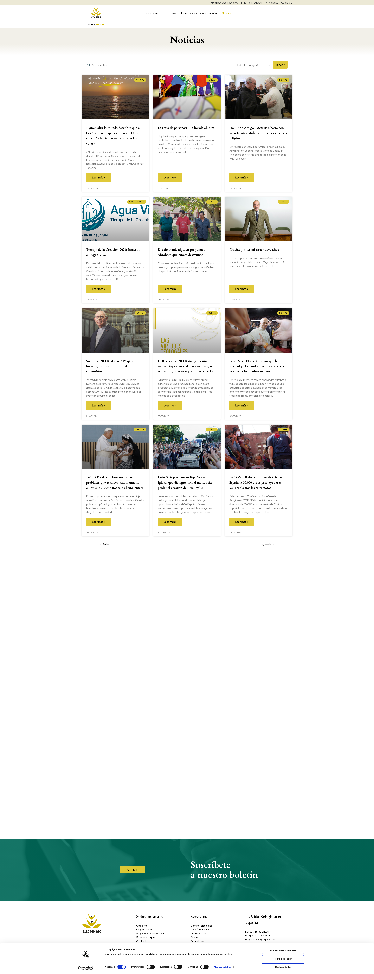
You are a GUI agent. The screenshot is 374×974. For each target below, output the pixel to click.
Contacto (141, 941)
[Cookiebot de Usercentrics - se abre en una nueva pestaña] (85, 968)
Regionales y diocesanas (150, 933)
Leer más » (98, 177)
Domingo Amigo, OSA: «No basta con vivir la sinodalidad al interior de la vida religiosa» (258, 133)
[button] (132, 869)
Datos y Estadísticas (257, 931)
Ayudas (195, 937)
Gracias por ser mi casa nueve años (254, 250)
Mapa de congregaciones (260, 939)
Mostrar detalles (222, 967)
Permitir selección (283, 958)
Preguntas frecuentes (257, 935)
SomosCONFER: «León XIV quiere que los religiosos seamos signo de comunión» (114, 366)
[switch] (151, 967)
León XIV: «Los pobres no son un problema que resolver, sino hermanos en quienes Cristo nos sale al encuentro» (114, 482)
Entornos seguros (146, 937)
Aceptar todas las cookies (283, 950)
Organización (144, 929)
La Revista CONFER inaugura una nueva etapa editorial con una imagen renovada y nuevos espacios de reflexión (186, 366)
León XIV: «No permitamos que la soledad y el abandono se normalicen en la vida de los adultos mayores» (258, 366)
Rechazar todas (283, 967)
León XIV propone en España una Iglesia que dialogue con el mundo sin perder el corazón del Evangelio (185, 482)
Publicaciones (199, 933)
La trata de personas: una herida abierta (186, 128)
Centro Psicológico (201, 925)
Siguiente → (267, 544)
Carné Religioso (200, 929)
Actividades (197, 941)
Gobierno (142, 925)
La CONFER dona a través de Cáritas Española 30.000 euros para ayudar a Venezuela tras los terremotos (255, 482)
